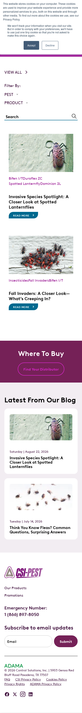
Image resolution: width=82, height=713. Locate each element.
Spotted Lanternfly (24, 183)
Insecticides (18, 280)
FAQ (7, 679)
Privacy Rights (14, 683)
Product (13, 102)
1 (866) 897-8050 (21, 614)
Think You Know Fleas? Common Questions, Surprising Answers (40, 529)
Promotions (13, 595)
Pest (8, 94)
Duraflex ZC (32, 178)
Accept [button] (31, 45)
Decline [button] (50, 45)
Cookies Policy (56, 679)
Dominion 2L (50, 183)
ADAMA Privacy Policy (45, 683)
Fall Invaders (38, 280)
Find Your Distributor (41, 369)
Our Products (15, 587)
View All (13, 72)
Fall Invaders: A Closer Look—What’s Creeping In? (39, 295)
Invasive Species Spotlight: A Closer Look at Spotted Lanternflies (39, 201)
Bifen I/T (16, 178)
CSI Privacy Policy (28, 679)
